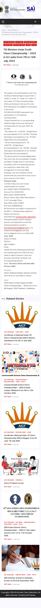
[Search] (35, 21)
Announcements (30, 42)
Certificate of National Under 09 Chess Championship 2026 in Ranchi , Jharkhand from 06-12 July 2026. (20, 315)
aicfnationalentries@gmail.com (16, 228)
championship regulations (25, 217)
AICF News (19, 42)
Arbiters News (20, 574)
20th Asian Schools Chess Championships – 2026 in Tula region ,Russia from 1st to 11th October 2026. (20, 505)
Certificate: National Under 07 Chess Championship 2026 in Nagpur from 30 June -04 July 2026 (20, 415)
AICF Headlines (9, 42)
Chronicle (19, 480)
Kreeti (21, 595)
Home (28, 44)
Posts (34, 44)
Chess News (8, 44)
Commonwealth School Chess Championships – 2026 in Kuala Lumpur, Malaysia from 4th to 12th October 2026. (20, 363)
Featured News (19, 44)
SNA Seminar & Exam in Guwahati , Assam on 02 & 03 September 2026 (20, 558)
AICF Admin (7, 65)
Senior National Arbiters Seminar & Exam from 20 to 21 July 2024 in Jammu (20, 273)
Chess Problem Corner (20, 463)
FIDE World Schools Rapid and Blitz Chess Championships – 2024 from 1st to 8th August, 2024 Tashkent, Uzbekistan (20, 284)
